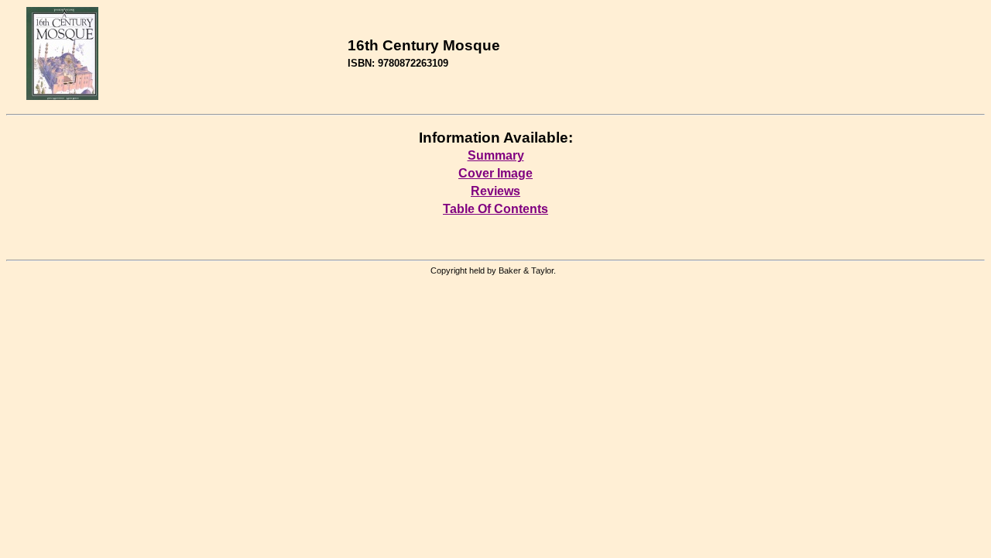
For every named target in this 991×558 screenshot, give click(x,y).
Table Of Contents (495, 208)
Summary (496, 155)
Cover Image (495, 173)
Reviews (495, 191)
